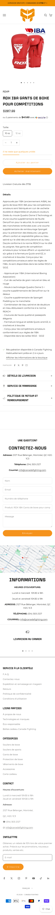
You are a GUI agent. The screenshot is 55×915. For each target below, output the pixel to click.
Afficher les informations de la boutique (26, 357)
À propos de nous (12, 714)
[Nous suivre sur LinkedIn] (48, 878)
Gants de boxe (10, 754)
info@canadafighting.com (32, 470)
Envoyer (27, 533)
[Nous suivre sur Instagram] (18, 878)
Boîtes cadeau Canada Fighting (19, 729)
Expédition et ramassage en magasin (22, 684)
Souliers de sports (12, 749)
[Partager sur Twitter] (18, 365)
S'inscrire (13, 867)
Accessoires (9, 769)
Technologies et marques (16, 719)
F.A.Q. (6, 674)
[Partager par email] (26, 365)
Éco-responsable (11, 724)
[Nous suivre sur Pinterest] (26, 878)
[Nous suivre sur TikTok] (40, 878)
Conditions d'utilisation (15, 698)
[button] (27, 117)
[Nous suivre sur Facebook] (4, 878)
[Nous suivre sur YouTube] (33, 878)
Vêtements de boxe (13, 764)
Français (26, 888)
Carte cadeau (10, 774)
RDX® (6, 91)
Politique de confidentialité (17, 693)
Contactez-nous (11, 679)
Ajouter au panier (27, 162)
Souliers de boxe (11, 744)
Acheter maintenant (27, 171)
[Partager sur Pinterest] (22, 365)
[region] (27, 638)
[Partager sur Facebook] (15, 365)
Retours (7, 689)
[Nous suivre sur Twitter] (11, 878)
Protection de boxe (13, 759)
